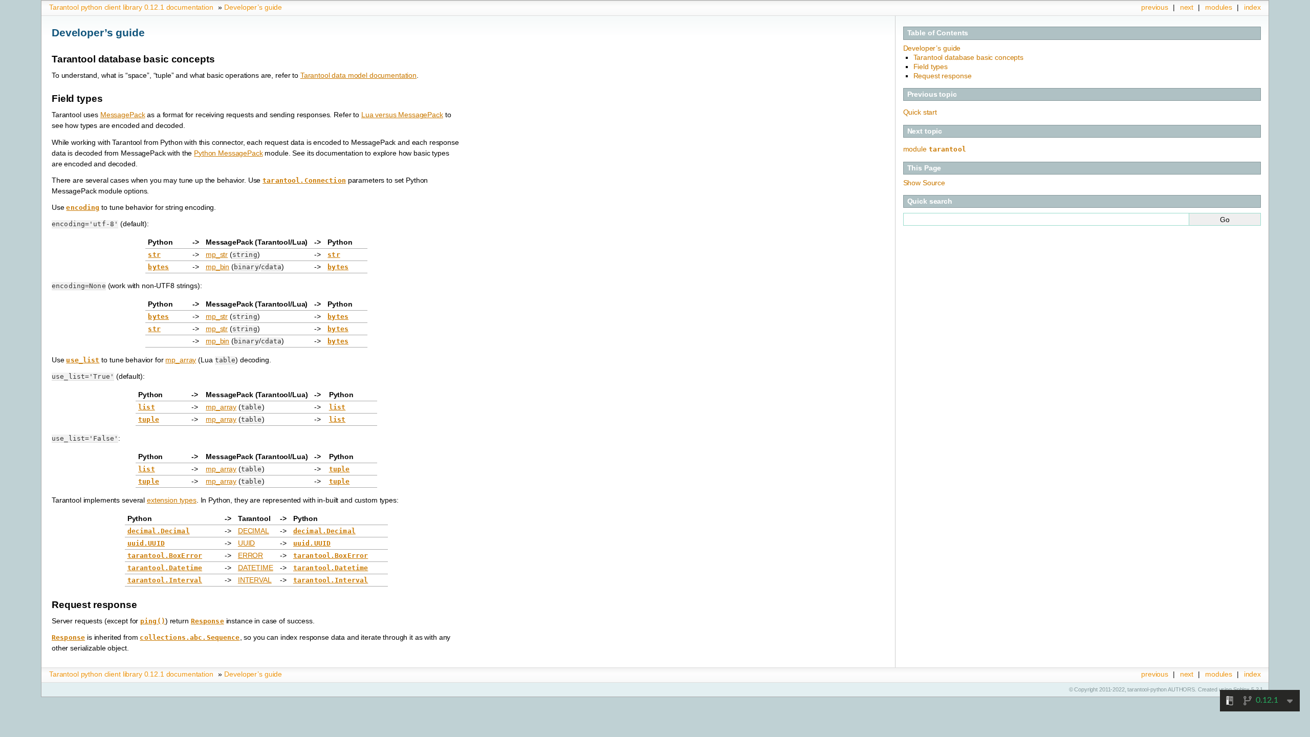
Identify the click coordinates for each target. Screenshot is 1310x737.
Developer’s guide (253, 7)
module (934, 149)
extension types (171, 500)
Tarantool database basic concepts (968, 57)
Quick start (920, 112)
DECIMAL (253, 531)
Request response (942, 76)
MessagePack (122, 115)
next (1186, 7)
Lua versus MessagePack (402, 115)
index (1252, 7)
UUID (246, 543)
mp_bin (217, 267)
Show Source (924, 183)
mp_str (217, 254)
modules (1218, 7)
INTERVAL (255, 580)
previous (1154, 7)
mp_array (180, 360)
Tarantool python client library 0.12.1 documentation (131, 7)
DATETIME (255, 567)
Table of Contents (938, 33)
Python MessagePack (228, 153)
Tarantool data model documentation (358, 75)
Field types (930, 66)
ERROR (250, 555)
